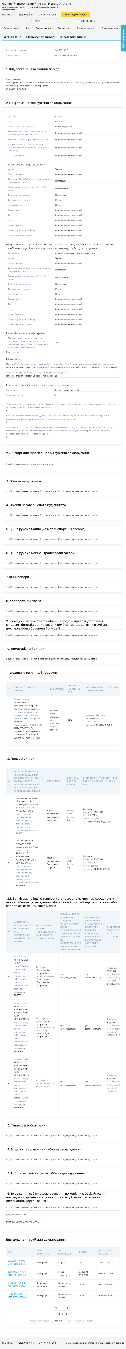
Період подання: (110, 28)
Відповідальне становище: (39, 37)
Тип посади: (64, 28)
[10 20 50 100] (62, 1308)
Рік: (28, 28)
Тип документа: (43, 28)
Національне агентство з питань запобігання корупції (98, 1343)
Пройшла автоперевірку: (72, 37)
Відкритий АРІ (26, 15)
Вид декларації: (12, 28)
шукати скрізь (88, 21)
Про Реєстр (8, 15)
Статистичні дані (47, 15)
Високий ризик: (12, 37)
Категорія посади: (86, 28)
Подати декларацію (75, 14)
